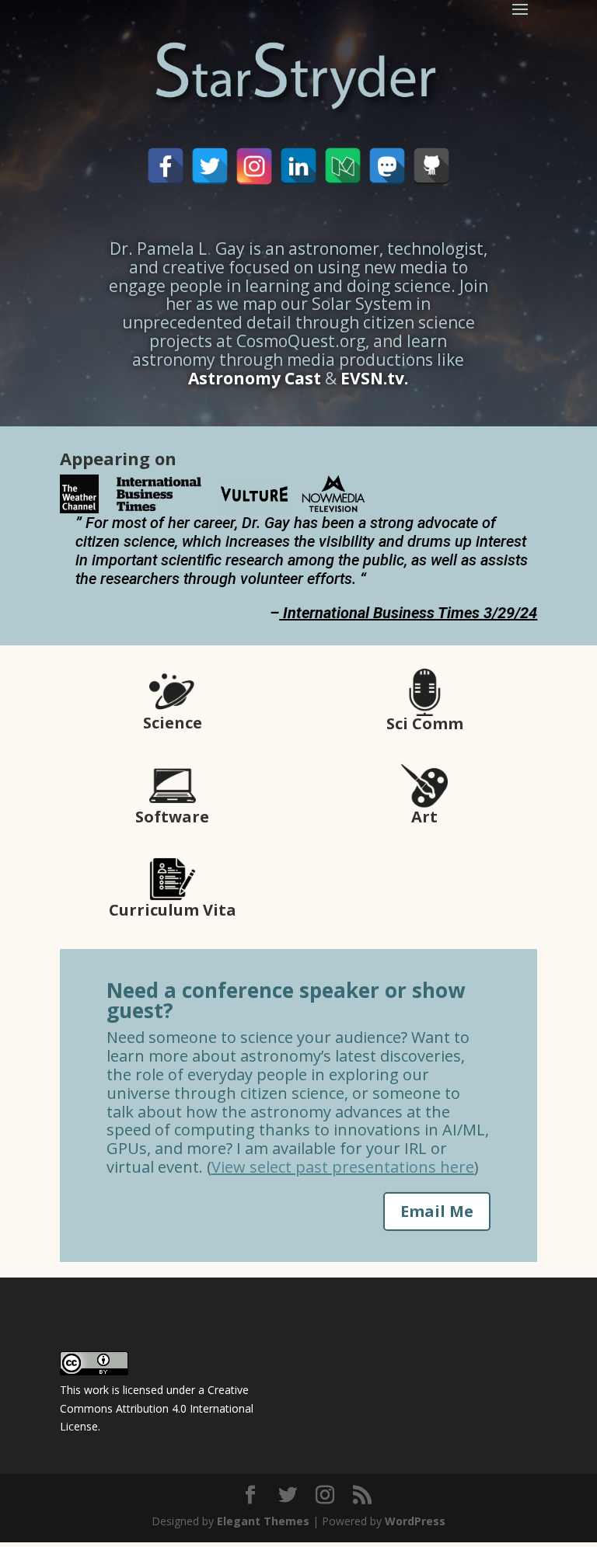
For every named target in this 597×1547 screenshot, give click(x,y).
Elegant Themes (263, 1521)
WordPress (415, 1521)
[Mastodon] (387, 166)
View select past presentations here (342, 1166)
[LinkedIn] (298, 166)
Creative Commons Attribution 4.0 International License (156, 1408)
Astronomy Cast (254, 378)
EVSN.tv (372, 378)
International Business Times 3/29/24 (410, 612)
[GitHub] (431, 166)
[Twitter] (210, 166)
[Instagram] (254, 166)
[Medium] (342, 166)
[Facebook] (165, 166)
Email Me (436, 1211)
